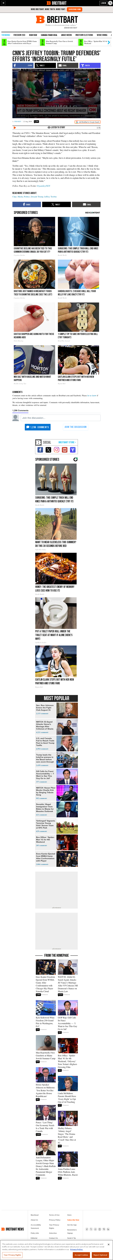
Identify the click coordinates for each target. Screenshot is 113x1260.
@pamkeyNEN (43, 185)
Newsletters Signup (72, 1231)
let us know (91, 395)
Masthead (34, 1215)
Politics (27, 196)
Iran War (33, 35)
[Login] (103, 3)
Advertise (53, 1233)
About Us (34, 1220)
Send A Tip (71, 1238)
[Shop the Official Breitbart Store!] (67, 442)
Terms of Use (54, 1215)
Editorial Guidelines (35, 1239)
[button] (3, 3)
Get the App (71, 1225)
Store (69, 1215)
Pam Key (17, 121)
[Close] (109, 1244)
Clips (14, 196)
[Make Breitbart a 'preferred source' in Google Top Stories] (88, 122)
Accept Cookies (81, 1255)
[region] (56, 1250)
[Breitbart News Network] (38, 442)
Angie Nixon (66, 35)
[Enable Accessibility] (110, 3)
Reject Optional (100, 1255)
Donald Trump (37, 196)
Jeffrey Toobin (50, 196)
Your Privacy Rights (12, 1255)
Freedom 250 (19, 35)
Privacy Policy (54, 1220)
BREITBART (59, 3)
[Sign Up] (74, 9)
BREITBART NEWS (15, 1229)
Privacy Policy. (76, 1249)
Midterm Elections (84, 35)
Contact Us (53, 1238)
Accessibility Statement (36, 1226)
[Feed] (108, 1229)
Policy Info (35, 1233)
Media (20, 196)
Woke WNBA (102, 35)
